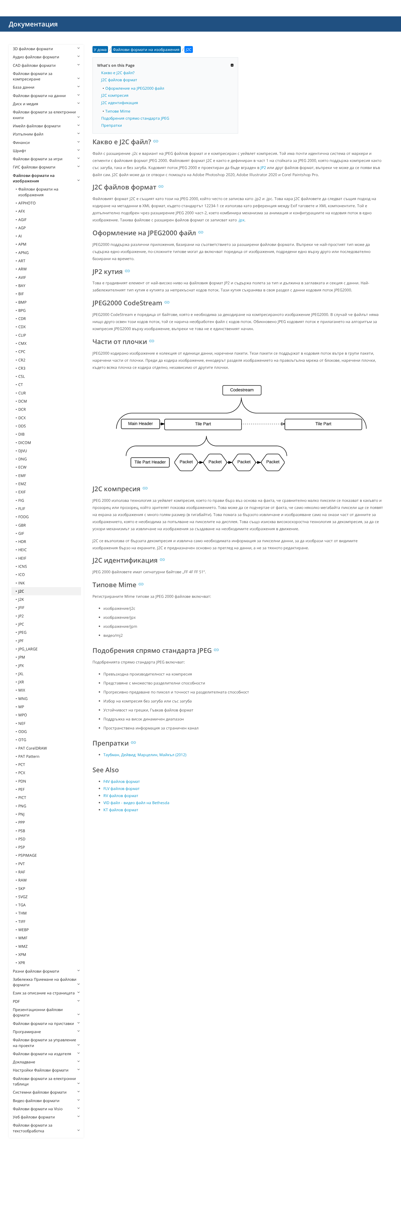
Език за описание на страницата (44, 992)
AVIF (22, 277)
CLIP (22, 335)
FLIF (21, 508)
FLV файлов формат (121, 788)
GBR (22, 525)
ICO (21, 574)
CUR (22, 393)
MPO (22, 714)
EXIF (22, 491)
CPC (21, 351)
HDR (22, 541)
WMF (22, 937)
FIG (21, 500)
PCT (21, 764)
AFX (21, 211)
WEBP (23, 929)
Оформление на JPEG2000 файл (134, 88)
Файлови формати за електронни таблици (44, 1081)
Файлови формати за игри (37, 158)
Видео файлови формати (36, 1100)
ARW (22, 268)
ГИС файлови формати (34, 167)
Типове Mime (117, 111)
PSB (21, 830)
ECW (22, 467)
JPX (21, 665)
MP (21, 706)
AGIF (22, 219)
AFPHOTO (27, 203)
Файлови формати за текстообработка (32, 1128)
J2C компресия (114, 95)
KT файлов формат (120, 809)
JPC (21, 624)
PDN (22, 781)
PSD (21, 838)
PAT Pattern (29, 756)
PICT (22, 797)
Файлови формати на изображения (34, 178)
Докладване (24, 1061)
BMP (22, 302)
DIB (21, 434)
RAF (21, 871)
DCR (22, 409)
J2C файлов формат (119, 79)
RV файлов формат (120, 795)
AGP (22, 227)
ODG (22, 731)
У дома (100, 49)
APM (22, 244)
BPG (22, 310)
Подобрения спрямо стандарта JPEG (135, 118)
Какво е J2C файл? (117, 72)
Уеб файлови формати (34, 1117)
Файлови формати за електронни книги (44, 114)
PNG (22, 805)
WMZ (23, 946)
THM (22, 913)
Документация (33, 23)
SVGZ (23, 896)
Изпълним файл (28, 134)
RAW (22, 880)
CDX (22, 326)
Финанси (21, 142)
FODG (23, 516)
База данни (23, 87)
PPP (21, 822)
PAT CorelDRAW (32, 748)
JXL (20, 673)
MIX (21, 690)
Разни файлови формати (36, 971)
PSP (21, 847)
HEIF (22, 558)
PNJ (21, 814)
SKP (21, 888)
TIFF (21, 921)
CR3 (21, 368)
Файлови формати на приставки (43, 1023)
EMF (22, 475)
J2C (21, 591)
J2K (21, 599)
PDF (16, 1001)
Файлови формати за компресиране (32, 76)
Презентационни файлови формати (38, 1012)
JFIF (21, 607)
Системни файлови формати (40, 1092)
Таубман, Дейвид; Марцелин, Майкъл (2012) (144, 754)
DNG (22, 458)
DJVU (22, 450)
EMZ (22, 483)
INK (21, 583)
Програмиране (27, 1031)
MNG (23, 698)
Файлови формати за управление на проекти (44, 1042)
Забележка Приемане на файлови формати (44, 982)
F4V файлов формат (121, 781)
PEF (21, 789)
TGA (22, 904)
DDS (22, 426)
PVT (21, 863)
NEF (21, 723)
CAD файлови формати (34, 65)
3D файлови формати (33, 48)
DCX (22, 417)
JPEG (22, 632)
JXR (21, 681)
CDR (22, 318)
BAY (21, 285)
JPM (21, 657)
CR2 (21, 360)
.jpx (241, 219)
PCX (21, 772)
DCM (22, 401)
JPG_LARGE (28, 648)
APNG (23, 252)
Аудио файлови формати (36, 56)
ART (21, 260)
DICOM (24, 442)
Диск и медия (25, 103)
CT (20, 384)
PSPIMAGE (27, 855)
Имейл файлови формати (37, 125)
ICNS (22, 566)
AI (20, 236)
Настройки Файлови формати (40, 1070)
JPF (20, 640)
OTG (22, 739)
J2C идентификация (119, 102)
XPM (22, 954)
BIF (21, 293)
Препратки (111, 125)
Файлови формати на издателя (42, 1053)
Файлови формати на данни (39, 95)
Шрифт (19, 150)
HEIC (22, 549)
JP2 (21, 615)
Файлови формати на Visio (37, 1108)
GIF (21, 533)
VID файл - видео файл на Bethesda (136, 802)
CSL (21, 376)
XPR (21, 962)
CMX (22, 343)
